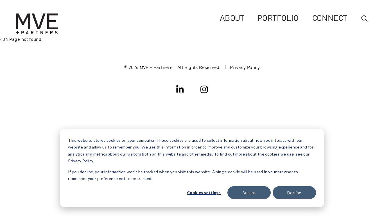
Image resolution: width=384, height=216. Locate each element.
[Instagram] (204, 89)
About (232, 17)
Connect (329, 17)
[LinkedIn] (180, 89)
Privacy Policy (245, 67)
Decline (294, 192)
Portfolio (278, 17)
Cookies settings (204, 192)
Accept (249, 192)
